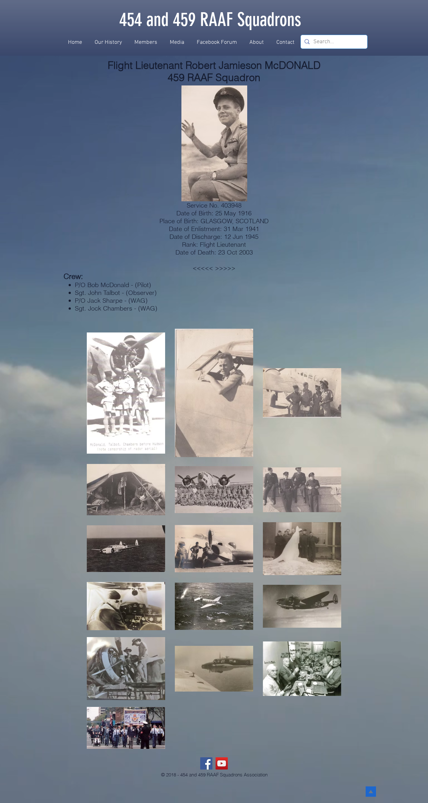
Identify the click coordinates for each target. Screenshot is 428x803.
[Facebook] (206, 763)
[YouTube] (222, 763)
